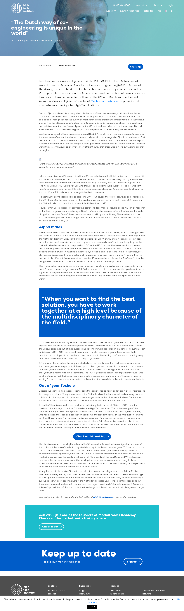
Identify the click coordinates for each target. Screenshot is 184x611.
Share (133, 66)
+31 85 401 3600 (121, 5)
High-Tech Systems (103, 497)
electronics (115, 590)
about (156, 5)
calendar (148, 10)
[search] (172, 10)
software (146, 593)
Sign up (132, 561)
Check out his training (90, 436)
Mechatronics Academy (106, 101)
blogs (82, 590)
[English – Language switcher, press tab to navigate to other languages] (166, 11)
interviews (84, 593)
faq (159, 10)
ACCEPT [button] (92, 607)
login (170, 5)
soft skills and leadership (154, 590)
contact (140, 5)
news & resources (129, 10)
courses (108, 10)
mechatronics (117, 593)
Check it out (50, 526)
